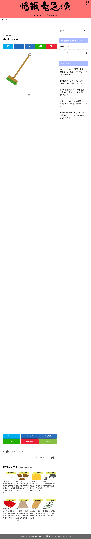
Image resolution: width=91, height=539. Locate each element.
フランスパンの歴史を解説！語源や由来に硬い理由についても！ (72, 103)
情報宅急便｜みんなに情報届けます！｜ (44, 536)
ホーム (36, 15)
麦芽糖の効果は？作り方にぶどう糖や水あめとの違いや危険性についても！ (72, 115)
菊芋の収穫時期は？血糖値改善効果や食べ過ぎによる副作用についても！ (72, 92)
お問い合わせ (53, 15)
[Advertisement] (30, 119)
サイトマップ (44, 15)
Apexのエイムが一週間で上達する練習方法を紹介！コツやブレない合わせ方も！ (72, 71)
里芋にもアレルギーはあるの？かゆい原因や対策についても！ (72, 82)
